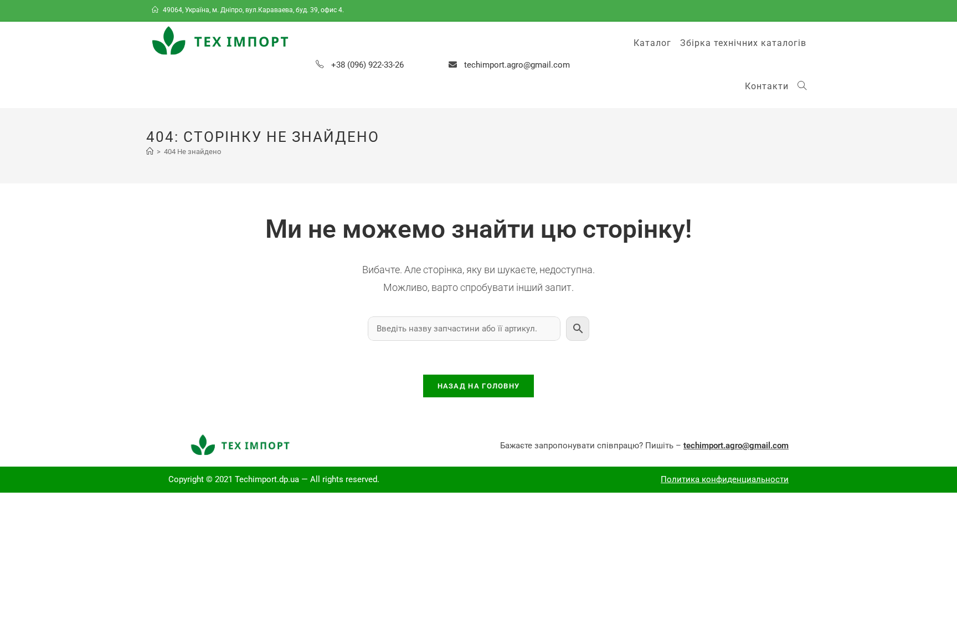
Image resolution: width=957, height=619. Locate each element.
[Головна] (149, 151)
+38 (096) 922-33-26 (367, 65)
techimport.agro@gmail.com (517, 65)
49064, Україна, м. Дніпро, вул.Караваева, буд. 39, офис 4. (253, 10)
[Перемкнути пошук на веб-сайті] (802, 86)
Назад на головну (479, 386)
